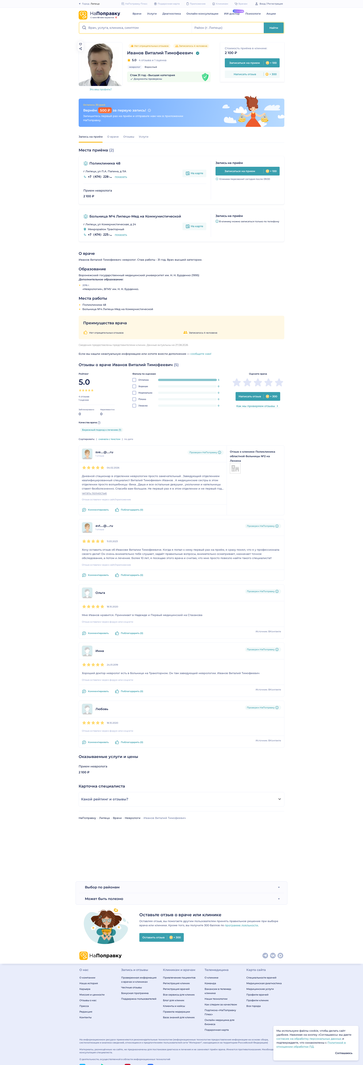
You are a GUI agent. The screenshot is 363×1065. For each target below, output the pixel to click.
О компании (87, 977)
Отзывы (128, 136)
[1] (80, 390)
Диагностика (171, 13)
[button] (135, 28)
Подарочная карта (217, 1029)
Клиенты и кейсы (174, 1005)
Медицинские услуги (260, 988)
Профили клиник (257, 1000)
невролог (134, 66)
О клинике (211, 977)
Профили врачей (257, 994)
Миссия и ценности (92, 994)
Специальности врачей (261, 977)
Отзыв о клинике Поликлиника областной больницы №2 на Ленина (252, 456)
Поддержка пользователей (138, 998)
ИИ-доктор (232, 13)
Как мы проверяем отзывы (255, 406)
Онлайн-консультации (202, 13)
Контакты (85, 1017)
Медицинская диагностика (264, 983)
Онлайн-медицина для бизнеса (219, 1022)
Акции (271, 13)
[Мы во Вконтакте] (273, 956)
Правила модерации (176, 1011)
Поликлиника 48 (104, 163)
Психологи (253, 13)
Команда (210, 983)
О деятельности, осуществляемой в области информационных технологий (124, 1059)
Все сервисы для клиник (179, 994)
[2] (83, 390)
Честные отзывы (131, 987)
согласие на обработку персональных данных (309, 1038)
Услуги (152, 13)
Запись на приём (91, 136)
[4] (89, 390)
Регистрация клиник (176, 983)
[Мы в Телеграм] (265, 956)
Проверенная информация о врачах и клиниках (139, 979)
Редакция (85, 1011)
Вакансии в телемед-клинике (218, 991)
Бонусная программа (135, 993)
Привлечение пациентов (179, 977)
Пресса (84, 1005)
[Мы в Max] (281, 956)
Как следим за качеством (221, 1004)
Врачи (137, 13)
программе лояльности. (242, 925)
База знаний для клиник (179, 1017)
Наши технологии (216, 998)
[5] (92, 390)
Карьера (84, 988)
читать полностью (94, 493)
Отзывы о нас (87, 1000)
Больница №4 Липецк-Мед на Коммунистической (135, 216)
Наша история (88, 983)
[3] (86, 390)
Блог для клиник (173, 1000)
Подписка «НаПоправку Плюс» (220, 1012)
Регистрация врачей (176, 988)
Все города (253, 1005)
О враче (113, 136)
